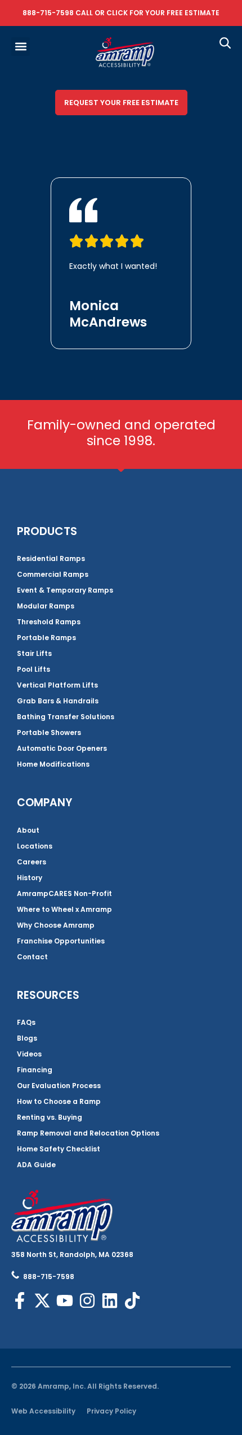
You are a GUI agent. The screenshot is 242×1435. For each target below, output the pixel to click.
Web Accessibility (43, 1411)
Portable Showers (49, 732)
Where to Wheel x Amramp (64, 909)
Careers (31, 862)
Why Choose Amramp (56, 925)
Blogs (27, 1038)
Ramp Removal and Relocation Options (88, 1133)
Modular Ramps (45, 606)
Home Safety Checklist (58, 1149)
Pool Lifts (33, 669)
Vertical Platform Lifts (57, 685)
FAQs (26, 1022)
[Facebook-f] (19, 1300)
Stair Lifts (34, 653)
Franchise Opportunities (61, 941)
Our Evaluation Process (59, 1085)
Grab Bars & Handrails (57, 701)
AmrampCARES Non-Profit (64, 893)
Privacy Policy (111, 1411)
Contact (32, 957)
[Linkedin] (109, 1300)
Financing (34, 1070)
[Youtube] (64, 1300)
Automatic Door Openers (62, 748)
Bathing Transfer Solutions (65, 716)
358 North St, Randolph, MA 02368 (72, 1254)
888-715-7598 (48, 13)
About (28, 830)
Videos (29, 1054)
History (29, 877)
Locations (34, 846)
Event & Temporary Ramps (65, 590)
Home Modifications (53, 764)
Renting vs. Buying (49, 1117)
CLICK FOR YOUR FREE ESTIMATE (162, 13)
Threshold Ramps (48, 622)
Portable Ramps (46, 637)
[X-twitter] (42, 1300)
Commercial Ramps (52, 574)
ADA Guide (36, 1164)
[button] (20, 46)
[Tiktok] (132, 1300)
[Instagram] (87, 1300)
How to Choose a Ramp (59, 1101)
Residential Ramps (51, 558)
